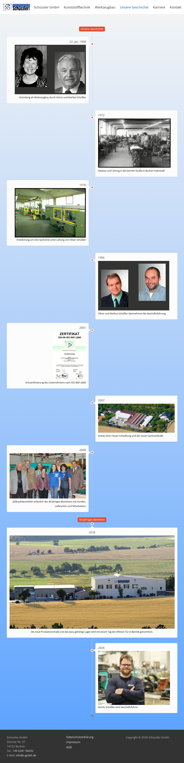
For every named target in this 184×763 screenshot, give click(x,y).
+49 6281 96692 (23, 751)
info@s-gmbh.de (26, 755)
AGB (69, 747)
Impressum (73, 742)
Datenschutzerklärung (79, 737)
